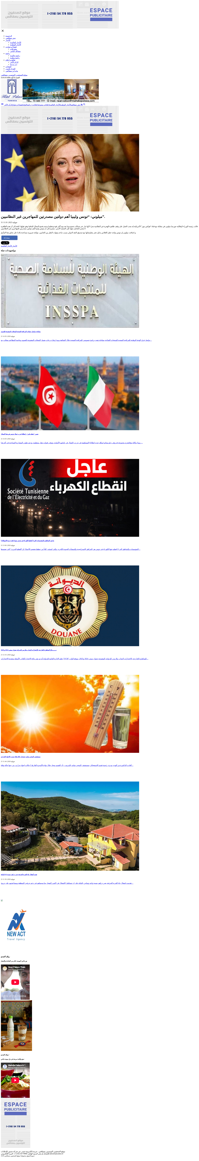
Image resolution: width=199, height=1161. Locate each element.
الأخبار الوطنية (15, 45)
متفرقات (13, 49)
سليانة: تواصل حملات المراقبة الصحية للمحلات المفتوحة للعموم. (21, 331)
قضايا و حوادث (11, 47)
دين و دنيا (13, 64)
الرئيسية (9, 36)
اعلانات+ (34, 105)
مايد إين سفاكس (12, 71)
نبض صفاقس (11, 38)
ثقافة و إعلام (10, 60)
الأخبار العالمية (15, 42)
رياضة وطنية (15, 58)
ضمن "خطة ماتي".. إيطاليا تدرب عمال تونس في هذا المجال (19, 434)
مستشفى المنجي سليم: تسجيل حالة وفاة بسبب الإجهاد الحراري (20, 757)
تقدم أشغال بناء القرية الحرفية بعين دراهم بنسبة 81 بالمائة (19, 874)
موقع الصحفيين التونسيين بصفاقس (14, 75)
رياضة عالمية (15, 56)
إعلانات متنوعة (43, 105)
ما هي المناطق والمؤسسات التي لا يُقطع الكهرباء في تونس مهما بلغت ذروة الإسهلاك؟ (27, 540)
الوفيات (8, 67)
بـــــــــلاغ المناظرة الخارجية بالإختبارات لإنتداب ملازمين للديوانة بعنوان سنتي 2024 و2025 (29, 650)
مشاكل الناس (15, 51)
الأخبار (8, 40)
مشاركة (7, 238)
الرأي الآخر (14, 62)
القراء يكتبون (10, 69)
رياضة (8, 53)
